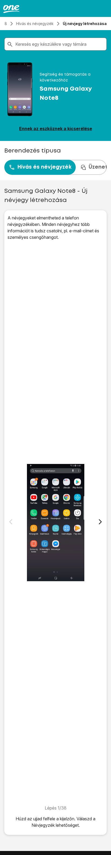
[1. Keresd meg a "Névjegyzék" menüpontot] (55, 522)
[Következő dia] (100, 522)
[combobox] (59, 44)
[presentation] (55, 167)
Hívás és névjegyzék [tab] (44, 167)
